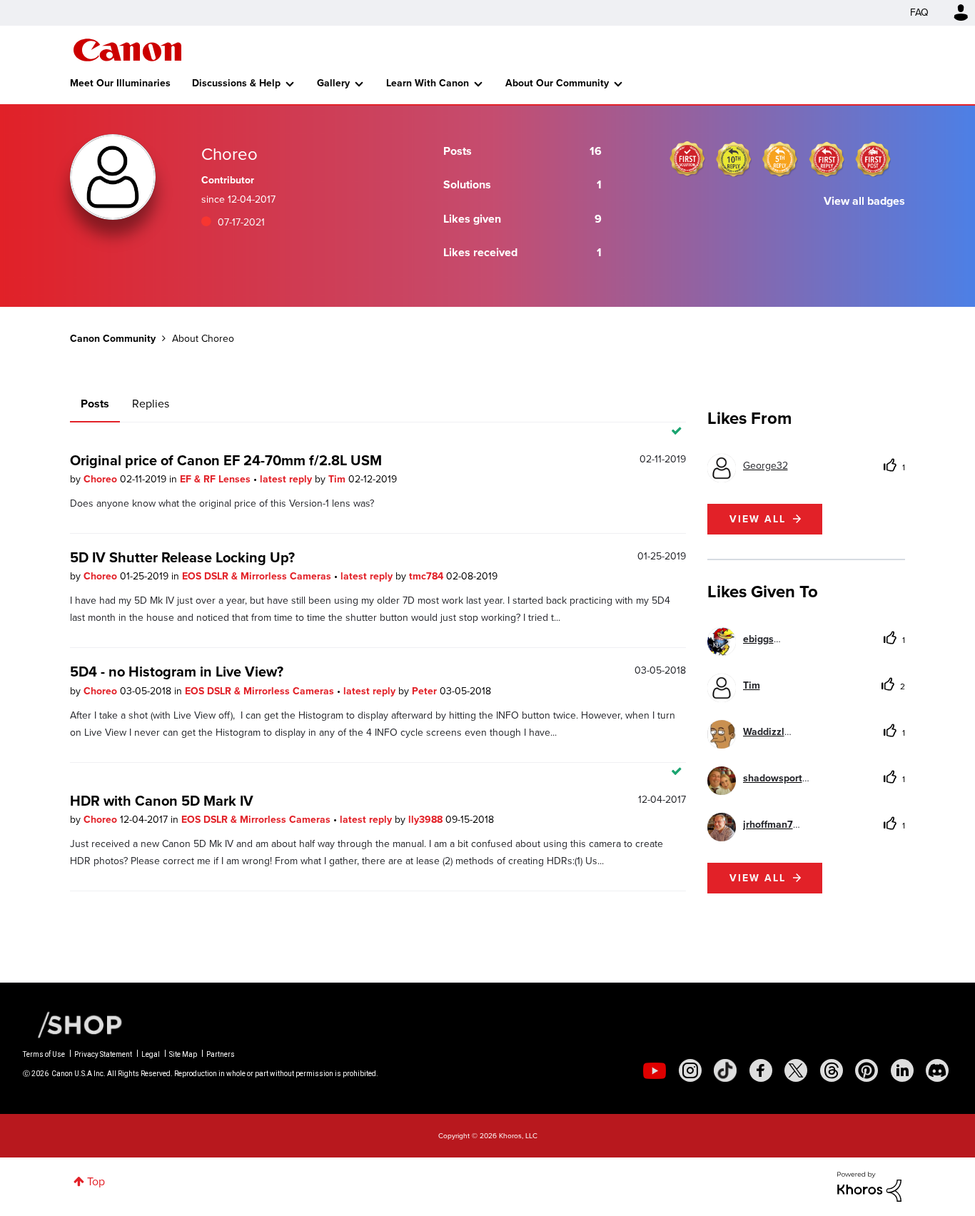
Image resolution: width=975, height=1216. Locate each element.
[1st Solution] (687, 159)
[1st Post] (873, 159)
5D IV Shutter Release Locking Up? (182, 557)
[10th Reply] (734, 159)
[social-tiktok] (725, 1070)
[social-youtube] (654, 1070)
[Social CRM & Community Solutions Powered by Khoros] (869, 1185)
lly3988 (426, 819)
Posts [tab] (95, 403)
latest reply (287, 479)
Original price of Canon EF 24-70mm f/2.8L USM (226, 460)
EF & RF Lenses (216, 479)
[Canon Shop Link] (73, 1024)
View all (757, 519)
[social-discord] (937, 1070)
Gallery (333, 83)
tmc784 (427, 576)
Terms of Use (44, 1054)
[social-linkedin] (902, 1070)
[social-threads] (831, 1070)
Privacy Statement (103, 1054)
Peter (426, 691)
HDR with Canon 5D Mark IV (161, 800)
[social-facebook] (760, 1070)
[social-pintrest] (866, 1070)
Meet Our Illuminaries (120, 83)
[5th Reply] (780, 159)
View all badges (864, 201)
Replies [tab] (150, 403)
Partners (220, 1054)
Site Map (183, 1054)
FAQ (919, 12)
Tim (338, 479)
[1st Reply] (826, 159)
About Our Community (557, 83)
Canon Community (127, 50)
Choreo (102, 479)
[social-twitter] (795, 1070)
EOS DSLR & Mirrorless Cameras (258, 576)
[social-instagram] (690, 1070)
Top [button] (96, 1181)
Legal (150, 1054)
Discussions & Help (236, 83)
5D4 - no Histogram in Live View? (176, 671)
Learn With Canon (427, 83)
